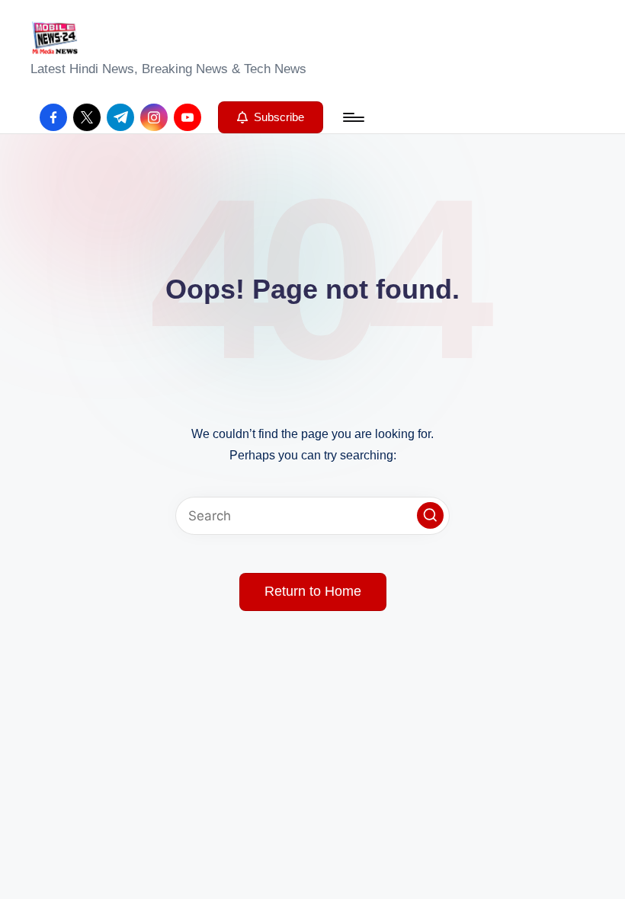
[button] (270, 117)
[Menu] (352, 117)
